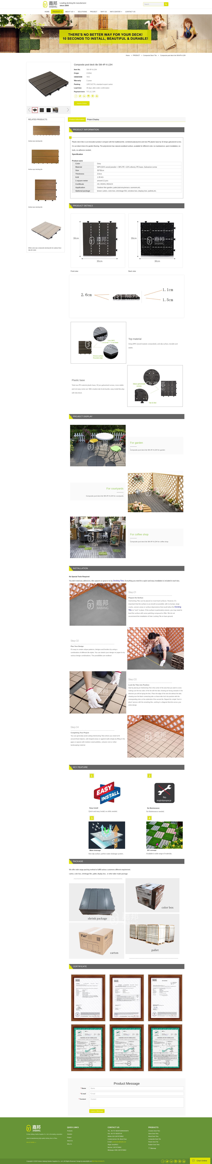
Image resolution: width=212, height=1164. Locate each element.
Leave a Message (97, 1111)
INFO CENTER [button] (115, 12)
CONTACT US (130, 12)
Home (128, 55)
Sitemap (153, 1148)
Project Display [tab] (93, 119)
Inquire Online (82, 103)
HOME (47, 12)
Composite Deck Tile (150, 55)
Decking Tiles (118, 581)
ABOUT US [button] (69, 12)
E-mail (83, 1094)
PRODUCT (136, 55)
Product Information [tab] (76, 119)
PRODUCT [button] (57, 12)
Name (83, 1088)
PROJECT (93, 12)
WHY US (104, 12)
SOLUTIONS (82, 12)
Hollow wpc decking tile (35, 141)
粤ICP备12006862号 (98, 1161)
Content (82, 1099)
